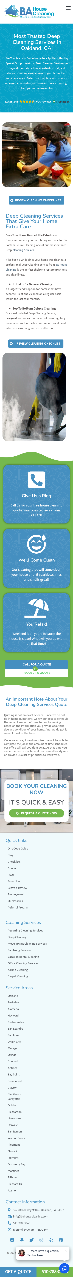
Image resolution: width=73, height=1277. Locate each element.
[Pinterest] (61, 1240)
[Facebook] (12, 1240)
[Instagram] (41, 1240)
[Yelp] (51, 1240)
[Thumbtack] (22, 1240)
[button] (68, 8)
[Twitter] (31, 1240)
